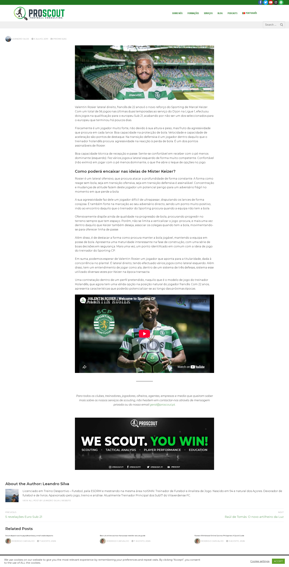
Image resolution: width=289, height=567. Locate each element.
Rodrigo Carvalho (23, 541)
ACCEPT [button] (278, 561)
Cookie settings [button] (259, 561)
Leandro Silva (20, 39)
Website (66, 500)
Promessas (60, 39)
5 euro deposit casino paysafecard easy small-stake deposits (29, 536)
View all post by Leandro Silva (41, 500)
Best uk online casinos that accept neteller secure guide (122, 536)
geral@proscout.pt (162, 404)
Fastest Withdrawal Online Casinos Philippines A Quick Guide (219, 536)
